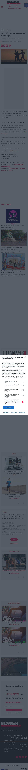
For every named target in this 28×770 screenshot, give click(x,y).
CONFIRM (8, 407)
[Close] (25, 357)
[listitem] (14, 382)
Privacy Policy (22, 412)
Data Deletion (6, 412)
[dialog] (14, 385)
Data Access (14, 412)
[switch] (23, 385)
